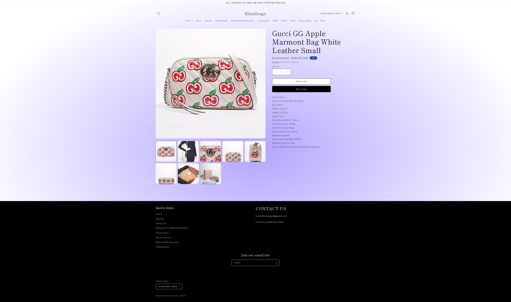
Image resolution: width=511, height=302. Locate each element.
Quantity (275, 66)
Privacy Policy (162, 233)
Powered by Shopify (178, 296)
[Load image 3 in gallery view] (210, 151)
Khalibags (166, 296)
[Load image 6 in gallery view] (166, 173)
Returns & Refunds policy (167, 242)
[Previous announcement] (157, 2)
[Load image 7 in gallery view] (188, 173)
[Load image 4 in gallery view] (232, 151)
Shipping (275, 62)
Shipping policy (163, 247)
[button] (159, 13)
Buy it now (301, 89)
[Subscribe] (276, 263)
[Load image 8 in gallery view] (210, 173)
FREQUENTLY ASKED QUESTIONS (172, 228)
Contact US (161, 223)
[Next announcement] (354, 2)
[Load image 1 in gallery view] (166, 151)
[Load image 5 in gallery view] (255, 151)
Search (159, 214)
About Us (160, 219)
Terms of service (163, 237)
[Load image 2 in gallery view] (188, 151)
